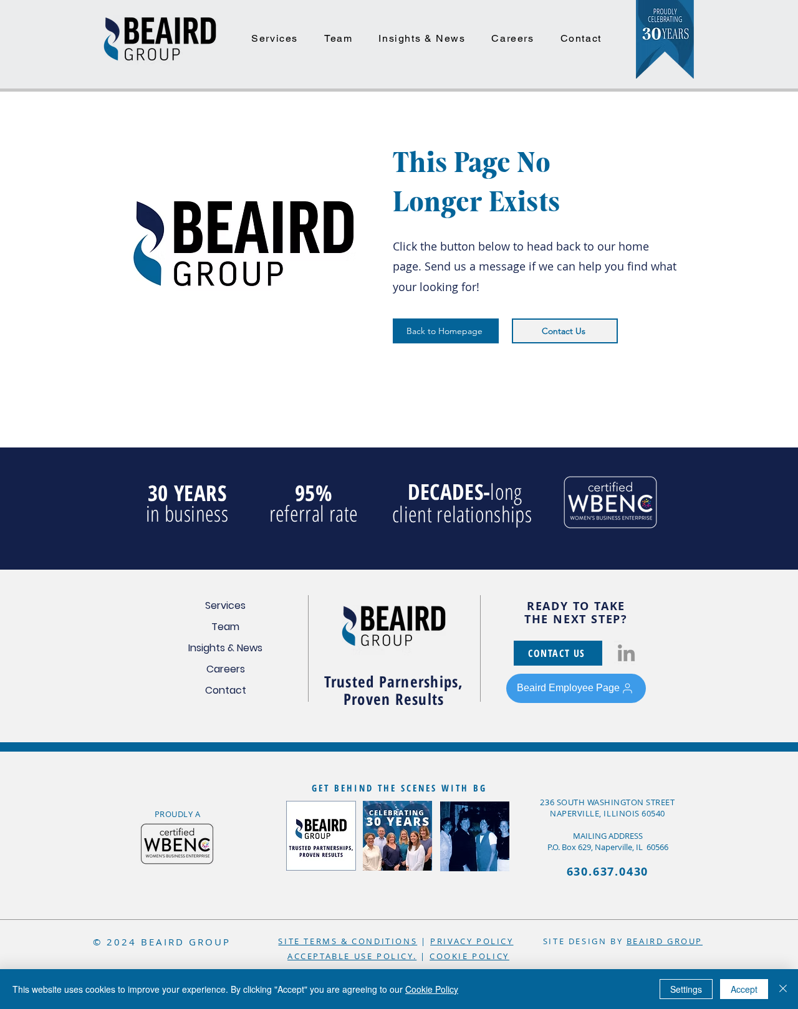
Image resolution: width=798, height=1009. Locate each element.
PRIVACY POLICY (471, 941)
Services (225, 605)
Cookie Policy (431, 989)
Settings (686, 989)
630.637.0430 (608, 871)
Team (225, 626)
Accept (744, 989)
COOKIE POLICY (469, 956)
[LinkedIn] (626, 653)
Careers (225, 669)
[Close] (783, 989)
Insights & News (225, 648)
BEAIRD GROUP (665, 941)
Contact (225, 690)
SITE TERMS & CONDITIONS (347, 941)
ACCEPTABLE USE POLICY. (351, 956)
